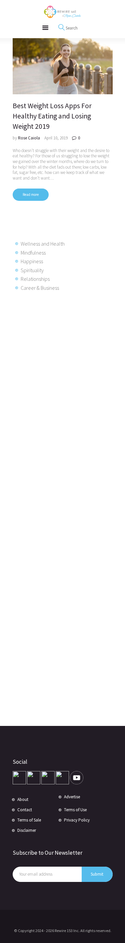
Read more (31, 194)
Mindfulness (33, 252)
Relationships (35, 278)
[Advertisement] (66, 404)
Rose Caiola (29, 138)
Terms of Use (75, 810)
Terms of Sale (29, 820)
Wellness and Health (43, 243)
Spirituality (32, 270)
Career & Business (40, 287)
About (22, 799)
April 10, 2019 (56, 138)
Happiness (32, 261)
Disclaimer (26, 830)
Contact (24, 810)
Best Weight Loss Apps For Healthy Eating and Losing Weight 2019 (52, 116)
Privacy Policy (77, 820)
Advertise (72, 797)
